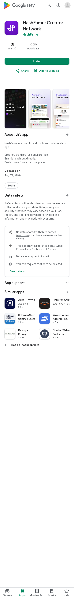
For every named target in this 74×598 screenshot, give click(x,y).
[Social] (11, 185)
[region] (37, 46)
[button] (15, 48)
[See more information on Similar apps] (67, 292)
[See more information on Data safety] (67, 195)
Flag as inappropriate (22, 345)
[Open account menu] (67, 5)
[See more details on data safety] (17, 271)
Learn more (22, 235)
